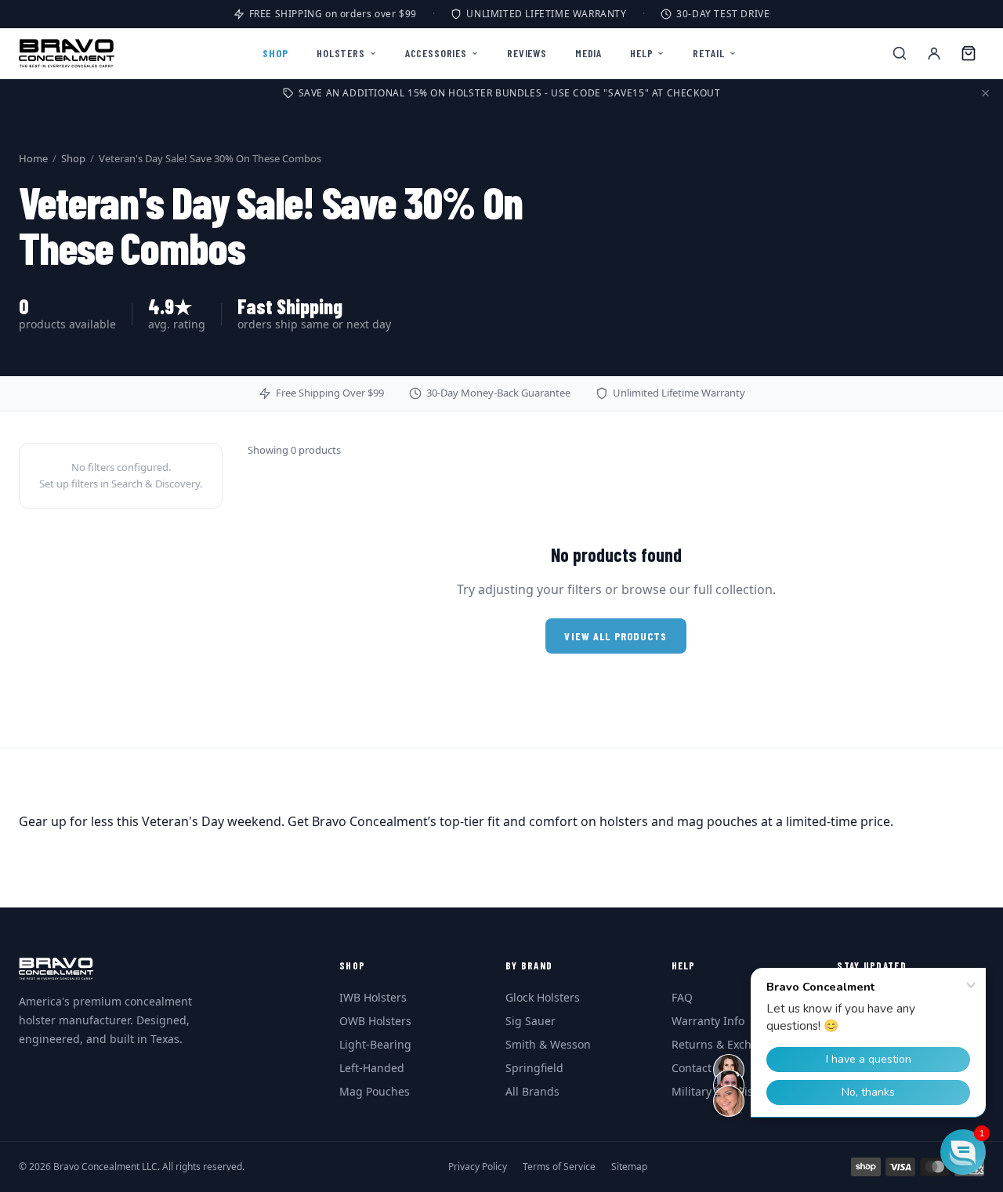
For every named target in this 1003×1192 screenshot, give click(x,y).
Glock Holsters (542, 997)
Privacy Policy (477, 1167)
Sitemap (629, 1167)
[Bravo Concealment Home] (66, 53)
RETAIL (708, 53)
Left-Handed (371, 1067)
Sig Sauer (530, 1020)
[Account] (934, 53)
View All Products (615, 636)
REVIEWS (527, 53)
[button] (963, 1152)
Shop (73, 158)
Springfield (534, 1067)
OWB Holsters (375, 1020)
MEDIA (588, 53)
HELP (641, 53)
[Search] (899, 53)
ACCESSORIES (436, 53)
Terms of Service (559, 1167)
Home (33, 158)
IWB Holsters (373, 997)
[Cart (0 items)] (968, 53)
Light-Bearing (375, 1044)
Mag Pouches (374, 1091)
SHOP (275, 53)
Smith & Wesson (548, 1044)
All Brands (532, 1091)
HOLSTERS (341, 53)
